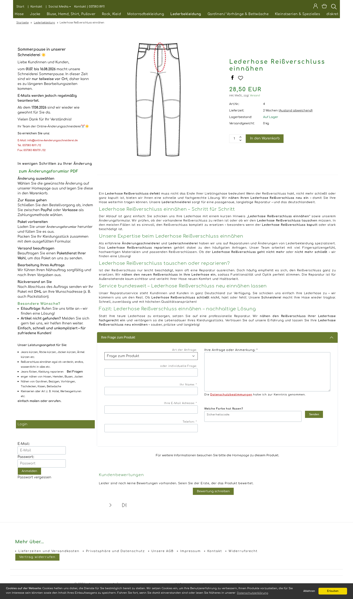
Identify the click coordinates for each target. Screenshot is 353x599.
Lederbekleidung (185, 14)
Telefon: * (190, 421)
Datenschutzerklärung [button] (252, 593)
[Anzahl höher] (240, 140)
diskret (332, 14)
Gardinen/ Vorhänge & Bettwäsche (238, 14)
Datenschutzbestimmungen (231, 394)
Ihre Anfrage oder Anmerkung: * (231, 350)
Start (20, 6)
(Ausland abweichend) (296, 110)
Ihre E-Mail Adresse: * (180, 403)
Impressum (190, 551)
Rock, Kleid (111, 14)
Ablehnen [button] (309, 591)
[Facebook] (233, 79)
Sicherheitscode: (218, 414)
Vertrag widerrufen (37, 557)
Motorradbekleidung (145, 14)
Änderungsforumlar (62, 226)
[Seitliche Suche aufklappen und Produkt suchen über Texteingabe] (334, 6)
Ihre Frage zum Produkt (118, 337)
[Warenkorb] (325, 6)
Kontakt (214, 551)
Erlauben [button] (332, 591)
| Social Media (57, 6)
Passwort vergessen (34, 477)
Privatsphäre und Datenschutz (115, 551)
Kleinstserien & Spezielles (297, 14)
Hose (19, 14)
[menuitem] (19, 14)
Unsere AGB (162, 551)
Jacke (35, 14)
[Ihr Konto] (315, 6)
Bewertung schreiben (213, 491)
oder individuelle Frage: (178, 366)
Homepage (240, 455)
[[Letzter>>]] (124, 507)
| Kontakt (35, 6)
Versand (255, 95)
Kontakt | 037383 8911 (89, 6)
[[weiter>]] (110, 507)
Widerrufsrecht (243, 551)
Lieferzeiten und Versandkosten (48, 551)
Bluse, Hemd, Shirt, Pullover (71, 14)
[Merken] (240, 79)
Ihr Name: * (188, 384)
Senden (314, 414)
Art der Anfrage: (184, 349)
